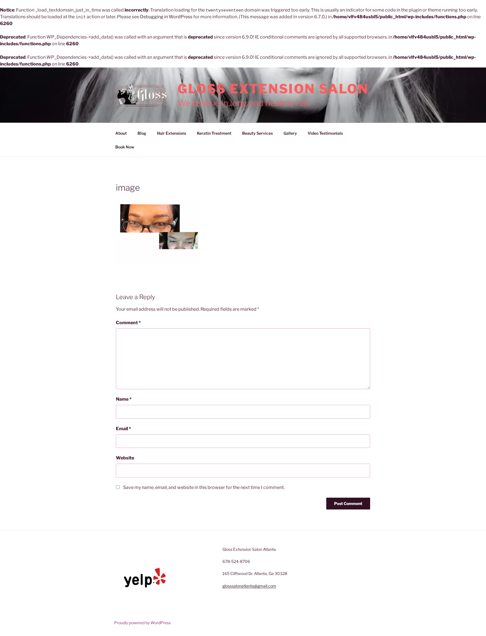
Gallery (290, 133)
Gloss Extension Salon (273, 88)
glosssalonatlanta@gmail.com (249, 585)
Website (125, 458)
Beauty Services (257, 133)
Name (124, 399)
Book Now (124, 147)
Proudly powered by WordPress (142, 622)
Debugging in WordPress (166, 16)
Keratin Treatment (214, 133)
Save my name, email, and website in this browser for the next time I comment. (204, 487)
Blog (142, 133)
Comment (128, 322)
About (121, 133)
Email (123, 428)
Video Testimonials (325, 133)
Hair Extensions (171, 133)
